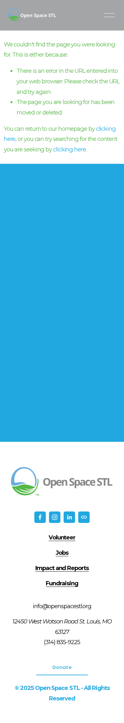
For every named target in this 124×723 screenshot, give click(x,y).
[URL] (84, 517)
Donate (62, 667)
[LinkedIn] (69, 517)
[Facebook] (40, 517)
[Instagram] (54, 517)
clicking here (69, 149)
